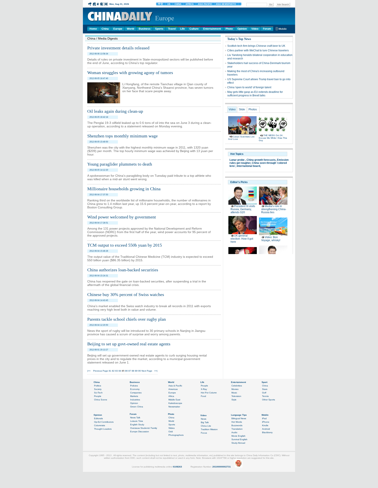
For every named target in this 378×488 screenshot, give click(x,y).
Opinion (242, 28)
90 (139, 371)
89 (136, 371)
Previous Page (100, 371)
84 (120, 371)
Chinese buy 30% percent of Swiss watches (125, 294)
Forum (267, 28)
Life (182, 28)
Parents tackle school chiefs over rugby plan (126, 319)
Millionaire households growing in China (124, 188)
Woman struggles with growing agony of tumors (130, 72)
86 (126, 371)
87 (129, 371)
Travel (172, 28)
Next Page (147, 371)
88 (133, 371)
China (105, 28)
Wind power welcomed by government (121, 217)
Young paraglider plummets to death (119, 164)
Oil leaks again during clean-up (115, 111)
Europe (117, 28)
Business (144, 28)
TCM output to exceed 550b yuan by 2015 (124, 245)
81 (110, 371)
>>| (156, 371)
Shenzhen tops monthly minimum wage (122, 135)
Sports (159, 28)
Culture (194, 28)
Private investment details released (118, 47)
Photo (229, 28)
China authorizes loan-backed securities (122, 269)
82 (113, 371)
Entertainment (212, 28)
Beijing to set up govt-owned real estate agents (128, 343)
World (130, 28)
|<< (89, 371)
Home (93, 28)
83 (116, 371)
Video (254, 28)
